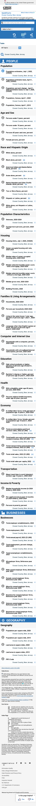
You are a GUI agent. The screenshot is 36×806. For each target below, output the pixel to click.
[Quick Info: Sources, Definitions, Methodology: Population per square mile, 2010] (3, 637)
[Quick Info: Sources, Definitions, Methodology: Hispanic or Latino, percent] (3, 197)
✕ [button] (34, 795)
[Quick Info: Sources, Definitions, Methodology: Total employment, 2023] (3, 529)
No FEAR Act (5, 782)
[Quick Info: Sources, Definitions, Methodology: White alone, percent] (3, 152)
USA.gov (4, 787)
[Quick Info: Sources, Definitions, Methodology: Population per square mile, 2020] (3, 630)
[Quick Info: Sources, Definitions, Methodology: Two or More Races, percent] (3, 190)
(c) (30, 431)
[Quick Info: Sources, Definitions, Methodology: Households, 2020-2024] (3, 301)
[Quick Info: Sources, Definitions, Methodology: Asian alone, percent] (3, 175)
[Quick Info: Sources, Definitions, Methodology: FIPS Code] (3, 658)
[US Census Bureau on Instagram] (4, 765)
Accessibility (5, 775)
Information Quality (7, 768)
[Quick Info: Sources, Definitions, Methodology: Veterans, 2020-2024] (3, 219)
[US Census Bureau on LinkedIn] (25, 763)
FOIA (3, 778)
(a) (24, 160)
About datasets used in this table (11, 668)
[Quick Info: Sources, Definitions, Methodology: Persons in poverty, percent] (3, 504)
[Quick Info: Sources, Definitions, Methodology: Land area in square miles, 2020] (3, 644)
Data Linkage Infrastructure (9, 770)
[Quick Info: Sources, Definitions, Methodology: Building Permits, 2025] (3, 288)
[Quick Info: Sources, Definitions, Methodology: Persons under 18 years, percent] (3, 125)
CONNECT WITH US (8, 763)
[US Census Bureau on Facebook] (17, 763)
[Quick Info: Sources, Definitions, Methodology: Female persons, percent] (3, 139)
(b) (29, 198)
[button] (15, 35)
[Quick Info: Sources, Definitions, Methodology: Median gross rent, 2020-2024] (3, 281)
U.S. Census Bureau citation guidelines (17, 700)
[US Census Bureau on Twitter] (21, 763)
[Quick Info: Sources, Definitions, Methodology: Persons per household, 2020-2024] (3, 308)
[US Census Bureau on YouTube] (30, 763)
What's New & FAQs (27, 12)
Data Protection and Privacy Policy (11, 773)
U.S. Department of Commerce (11, 785)
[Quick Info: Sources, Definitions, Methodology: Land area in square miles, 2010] (3, 651)
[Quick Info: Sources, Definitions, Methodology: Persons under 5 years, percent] (3, 117)
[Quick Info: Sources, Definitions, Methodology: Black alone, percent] (3, 159)
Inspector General (7, 780)
